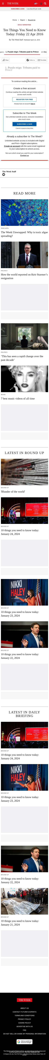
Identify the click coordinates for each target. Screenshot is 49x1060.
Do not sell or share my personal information (24, 1034)
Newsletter (43, 60)
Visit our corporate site (32, 1052)
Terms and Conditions (24, 1015)
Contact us (24, 155)
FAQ (24, 1030)
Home (15, 20)
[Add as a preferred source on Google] (24, 1041)
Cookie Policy (24, 1023)
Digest (22, 20)
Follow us (32, 60)
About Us (25, 1008)
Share (7, 60)
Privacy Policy (24, 1019)
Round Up (31, 20)
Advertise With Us (25, 1026)
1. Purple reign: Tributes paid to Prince (22, 52)
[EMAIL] (4, 174)
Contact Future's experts (24, 1012)
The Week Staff (17, 40)
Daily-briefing (24, 25)
